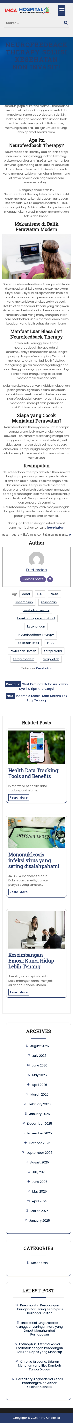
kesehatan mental (36, 610)
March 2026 (39, 1094)
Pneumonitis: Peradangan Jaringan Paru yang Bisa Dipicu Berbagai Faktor (39, 1309)
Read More (19, 797)
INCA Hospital (50, 1418)
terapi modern (23, 659)
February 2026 (39, 1104)
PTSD (51, 643)
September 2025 (39, 1152)
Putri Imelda (36, 569)
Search (66, 22)
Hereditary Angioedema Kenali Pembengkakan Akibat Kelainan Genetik (39, 1383)
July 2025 (39, 1172)
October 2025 (39, 1143)
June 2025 (39, 1182)
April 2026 (39, 1085)
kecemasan (24, 602)
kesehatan (55, 527)
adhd (26, 594)
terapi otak (51, 659)
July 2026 (39, 1055)
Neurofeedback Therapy (36, 635)
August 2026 (39, 1046)
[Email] (50, 579)
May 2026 (39, 1075)
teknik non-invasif (23, 651)
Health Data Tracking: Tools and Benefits (33, 773)
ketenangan (36, 626)
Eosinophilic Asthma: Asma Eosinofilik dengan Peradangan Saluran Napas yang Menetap (39, 1348)
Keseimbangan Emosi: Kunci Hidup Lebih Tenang (31, 961)
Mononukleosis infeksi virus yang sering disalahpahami (33, 860)
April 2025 (39, 1201)
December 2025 (39, 1123)
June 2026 (39, 1065)
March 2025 (39, 1211)
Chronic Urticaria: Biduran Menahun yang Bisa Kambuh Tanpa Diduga (39, 1365)
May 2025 (39, 1191)
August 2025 (39, 1162)
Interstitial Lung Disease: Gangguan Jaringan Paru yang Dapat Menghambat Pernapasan (39, 1329)
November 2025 (39, 1133)
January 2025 (39, 1220)
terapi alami (53, 651)
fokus (55, 594)
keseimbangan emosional (36, 618)
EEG (39, 594)
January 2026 (39, 1114)
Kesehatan (44, 668)
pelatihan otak (28, 643)
